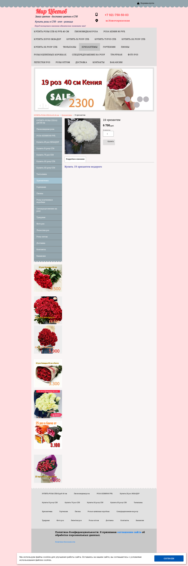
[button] (40, 106)
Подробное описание (75, 159)
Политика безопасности (65, 542)
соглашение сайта (129, 532)
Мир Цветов (51, 11)
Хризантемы (67, 115)
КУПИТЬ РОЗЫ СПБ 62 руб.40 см (46, 115)
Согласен (169, 558)
